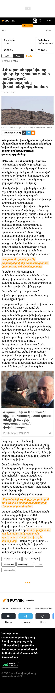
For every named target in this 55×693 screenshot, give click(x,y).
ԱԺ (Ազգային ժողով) (11, 559)
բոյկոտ (39, 564)
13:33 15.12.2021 (8, 92)
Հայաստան (16, 608)
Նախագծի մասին (10, 633)
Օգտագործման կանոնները (15, 637)
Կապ (32, 637)
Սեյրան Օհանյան (31, 559)
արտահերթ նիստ (25, 564)
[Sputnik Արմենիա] (8, 21)
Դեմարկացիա (9, 570)
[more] (50, 433)
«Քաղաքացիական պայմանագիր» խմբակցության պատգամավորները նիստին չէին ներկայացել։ (26, 535)
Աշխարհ (28, 608)
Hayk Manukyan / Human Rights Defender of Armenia (31, 127)
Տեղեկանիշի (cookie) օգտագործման (19, 653)
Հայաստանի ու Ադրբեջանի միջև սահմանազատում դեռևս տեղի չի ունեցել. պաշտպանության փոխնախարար (27, 419)
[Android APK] (10, 665)
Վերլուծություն (43, 608)
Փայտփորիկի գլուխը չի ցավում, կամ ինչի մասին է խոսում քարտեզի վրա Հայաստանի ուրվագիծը (25, 502)
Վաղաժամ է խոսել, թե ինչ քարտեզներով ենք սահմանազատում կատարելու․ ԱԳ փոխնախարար (25, 262)
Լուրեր (7, 43)
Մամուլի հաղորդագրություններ (16, 641)
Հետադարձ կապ (9, 657)
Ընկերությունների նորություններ (17, 645)
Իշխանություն (8, 564)
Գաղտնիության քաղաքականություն (19, 649)
